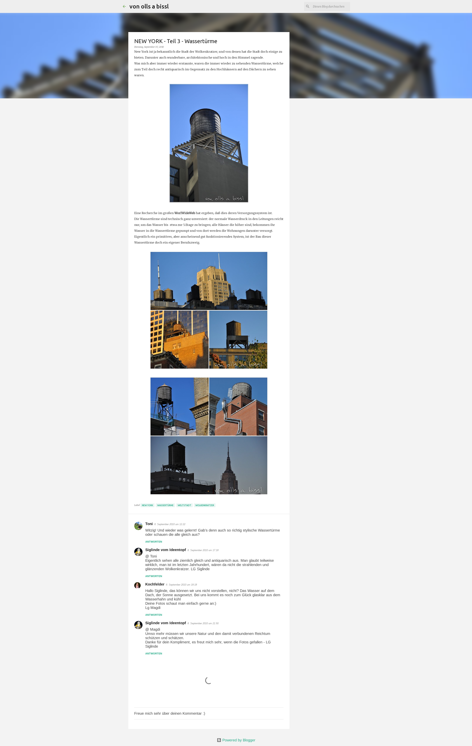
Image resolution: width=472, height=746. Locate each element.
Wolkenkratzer (204, 505)
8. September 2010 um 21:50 (203, 623)
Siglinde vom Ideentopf (165, 550)
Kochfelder (154, 584)
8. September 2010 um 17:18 (203, 550)
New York (147, 505)
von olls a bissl (149, 6)
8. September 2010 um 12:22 (169, 524)
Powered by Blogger (238, 740)
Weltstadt (184, 505)
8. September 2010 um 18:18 (181, 584)
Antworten (153, 541)
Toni (149, 524)
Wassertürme (165, 505)
